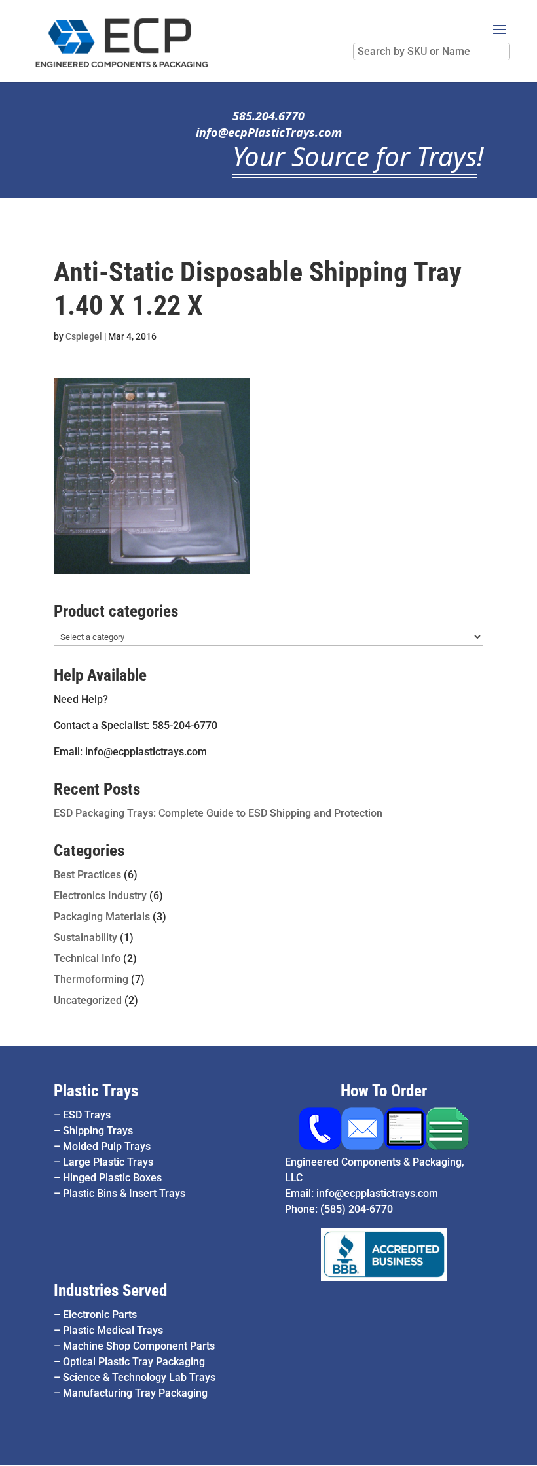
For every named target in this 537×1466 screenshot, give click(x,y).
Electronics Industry (100, 895)
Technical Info (87, 958)
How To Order (384, 1090)
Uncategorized (88, 1000)
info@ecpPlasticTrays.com (269, 132)
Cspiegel (83, 336)
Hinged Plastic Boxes (112, 1177)
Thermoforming (91, 979)
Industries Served (110, 1290)
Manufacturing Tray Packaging (135, 1393)
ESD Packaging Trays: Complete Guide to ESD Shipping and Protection (218, 813)
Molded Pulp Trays (107, 1146)
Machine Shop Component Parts (139, 1346)
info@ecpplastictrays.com (377, 1193)
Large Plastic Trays (108, 1162)
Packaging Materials (102, 916)
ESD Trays (87, 1115)
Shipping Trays (98, 1130)
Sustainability (85, 937)
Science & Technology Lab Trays (139, 1377)
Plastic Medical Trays (113, 1330)
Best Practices (87, 874)
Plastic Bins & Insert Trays (124, 1193)
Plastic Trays (96, 1090)
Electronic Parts (100, 1314)
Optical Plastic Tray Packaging (134, 1361)
